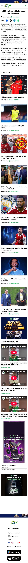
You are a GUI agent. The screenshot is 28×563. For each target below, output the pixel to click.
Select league (4, 467)
